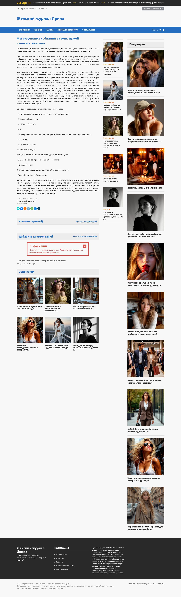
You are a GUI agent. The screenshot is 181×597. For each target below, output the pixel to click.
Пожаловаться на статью (28, 198)
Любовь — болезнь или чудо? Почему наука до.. (57, 346)
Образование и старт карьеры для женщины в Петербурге (145, 528)
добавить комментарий (86, 221)
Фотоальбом (88, 30)
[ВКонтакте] (21, 208)
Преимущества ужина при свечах (111, 180)
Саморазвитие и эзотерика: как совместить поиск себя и (111, 144)
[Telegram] (28, 208)
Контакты (43, 8)
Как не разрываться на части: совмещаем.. (84, 307)
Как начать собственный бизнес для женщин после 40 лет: (113, 215)
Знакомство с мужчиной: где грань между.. (29, 307)
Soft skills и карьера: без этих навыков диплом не (142, 430)
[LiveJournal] (38, 208)
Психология (39, 43)
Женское (133, 3)
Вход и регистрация (26, 263)
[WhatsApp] (31, 208)
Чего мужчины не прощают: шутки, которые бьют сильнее (111, 70)
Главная (131, 584)
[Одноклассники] (25, 208)
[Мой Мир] (35, 208)
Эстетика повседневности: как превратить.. (27, 347)
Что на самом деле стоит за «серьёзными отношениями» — (144, 140)
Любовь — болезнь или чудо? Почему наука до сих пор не (112, 107)
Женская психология (68, 30)
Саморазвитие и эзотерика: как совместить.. (53, 308)
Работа (49, 30)
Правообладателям (29, 8)
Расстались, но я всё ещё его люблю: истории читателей (142, 332)
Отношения (83, 3)
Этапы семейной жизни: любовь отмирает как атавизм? (144, 381)
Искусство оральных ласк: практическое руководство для (144, 284)
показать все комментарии (85, 236)
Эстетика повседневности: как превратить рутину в (143, 479)
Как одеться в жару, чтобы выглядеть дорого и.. (85, 347)
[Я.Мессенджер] (18, 208)
